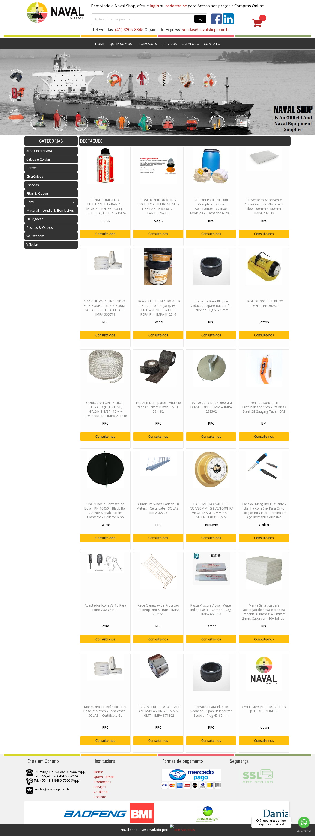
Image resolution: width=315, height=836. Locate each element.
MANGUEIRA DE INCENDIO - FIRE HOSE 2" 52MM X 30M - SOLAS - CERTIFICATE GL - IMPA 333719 (105, 308)
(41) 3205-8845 (129, 29)
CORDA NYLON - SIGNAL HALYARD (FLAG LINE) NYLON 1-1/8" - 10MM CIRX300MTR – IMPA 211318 (105, 409)
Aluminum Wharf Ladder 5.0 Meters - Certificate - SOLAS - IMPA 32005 (158, 508)
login (154, 5)
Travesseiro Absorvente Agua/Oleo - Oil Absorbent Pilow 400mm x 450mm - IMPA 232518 (264, 206)
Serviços (169, 43)
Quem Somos (121, 43)
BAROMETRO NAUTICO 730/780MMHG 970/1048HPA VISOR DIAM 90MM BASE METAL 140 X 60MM (211, 510)
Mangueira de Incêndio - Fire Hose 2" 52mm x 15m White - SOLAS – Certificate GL (105, 711)
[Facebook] (216, 23)
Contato (212, 43)
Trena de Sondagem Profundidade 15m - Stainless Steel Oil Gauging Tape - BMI (264, 407)
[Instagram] (228, 23)
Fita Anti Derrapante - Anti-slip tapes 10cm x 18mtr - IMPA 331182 (158, 407)
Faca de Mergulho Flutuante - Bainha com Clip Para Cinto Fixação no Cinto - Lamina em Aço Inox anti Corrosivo (264, 510)
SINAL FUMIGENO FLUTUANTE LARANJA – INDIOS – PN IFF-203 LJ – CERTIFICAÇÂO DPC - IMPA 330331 (105, 209)
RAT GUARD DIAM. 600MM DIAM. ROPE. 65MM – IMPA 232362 (211, 407)
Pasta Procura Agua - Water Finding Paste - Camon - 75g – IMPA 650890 (211, 609)
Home (100, 43)
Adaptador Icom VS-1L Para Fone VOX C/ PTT (105, 607)
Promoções (147, 43)
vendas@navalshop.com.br (206, 29)
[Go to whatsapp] (304, 822)
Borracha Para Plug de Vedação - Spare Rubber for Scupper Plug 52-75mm (211, 305)
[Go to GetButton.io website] (304, 831)
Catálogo (190, 43)
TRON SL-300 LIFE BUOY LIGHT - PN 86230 (264, 303)
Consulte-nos (105, 234)
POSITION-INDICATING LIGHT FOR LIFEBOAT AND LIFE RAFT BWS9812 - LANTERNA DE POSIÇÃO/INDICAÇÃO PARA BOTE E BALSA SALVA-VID (158, 211)
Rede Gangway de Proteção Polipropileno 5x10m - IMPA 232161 (158, 609)
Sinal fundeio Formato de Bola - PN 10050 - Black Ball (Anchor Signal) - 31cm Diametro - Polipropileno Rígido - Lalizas (105, 513)
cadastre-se (176, 5)
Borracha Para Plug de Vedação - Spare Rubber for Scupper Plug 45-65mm (211, 711)
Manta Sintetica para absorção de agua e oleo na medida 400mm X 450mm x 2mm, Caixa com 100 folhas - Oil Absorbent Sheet (264, 614)
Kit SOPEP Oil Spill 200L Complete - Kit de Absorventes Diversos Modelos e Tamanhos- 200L (211, 206)
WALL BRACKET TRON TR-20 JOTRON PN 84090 (264, 708)
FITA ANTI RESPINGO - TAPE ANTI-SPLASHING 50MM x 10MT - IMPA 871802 (158, 711)
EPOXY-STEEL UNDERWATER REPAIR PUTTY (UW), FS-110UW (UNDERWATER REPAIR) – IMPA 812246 (158, 308)
